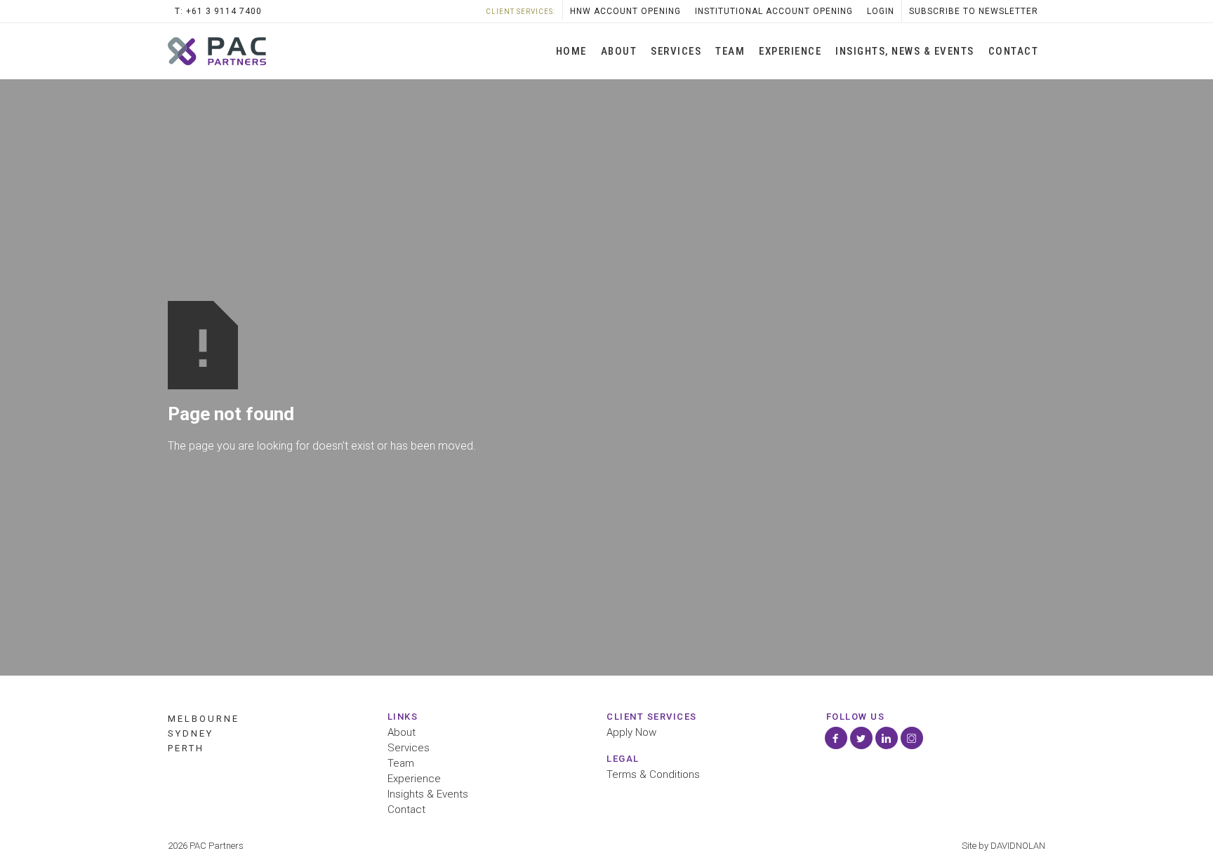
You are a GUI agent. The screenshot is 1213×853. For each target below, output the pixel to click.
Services (408, 748)
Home (571, 51)
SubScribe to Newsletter (973, 11)
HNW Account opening (625, 11)
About (619, 51)
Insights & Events (427, 794)
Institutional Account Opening (774, 11)
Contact (1013, 51)
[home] (217, 51)
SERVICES (676, 51)
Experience (790, 51)
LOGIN (880, 11)
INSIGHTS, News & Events (904, 51)
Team (730, 51)
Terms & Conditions (653, 775)
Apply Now (631, 733)
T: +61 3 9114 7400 (218, 11)
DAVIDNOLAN (1017, 845)
